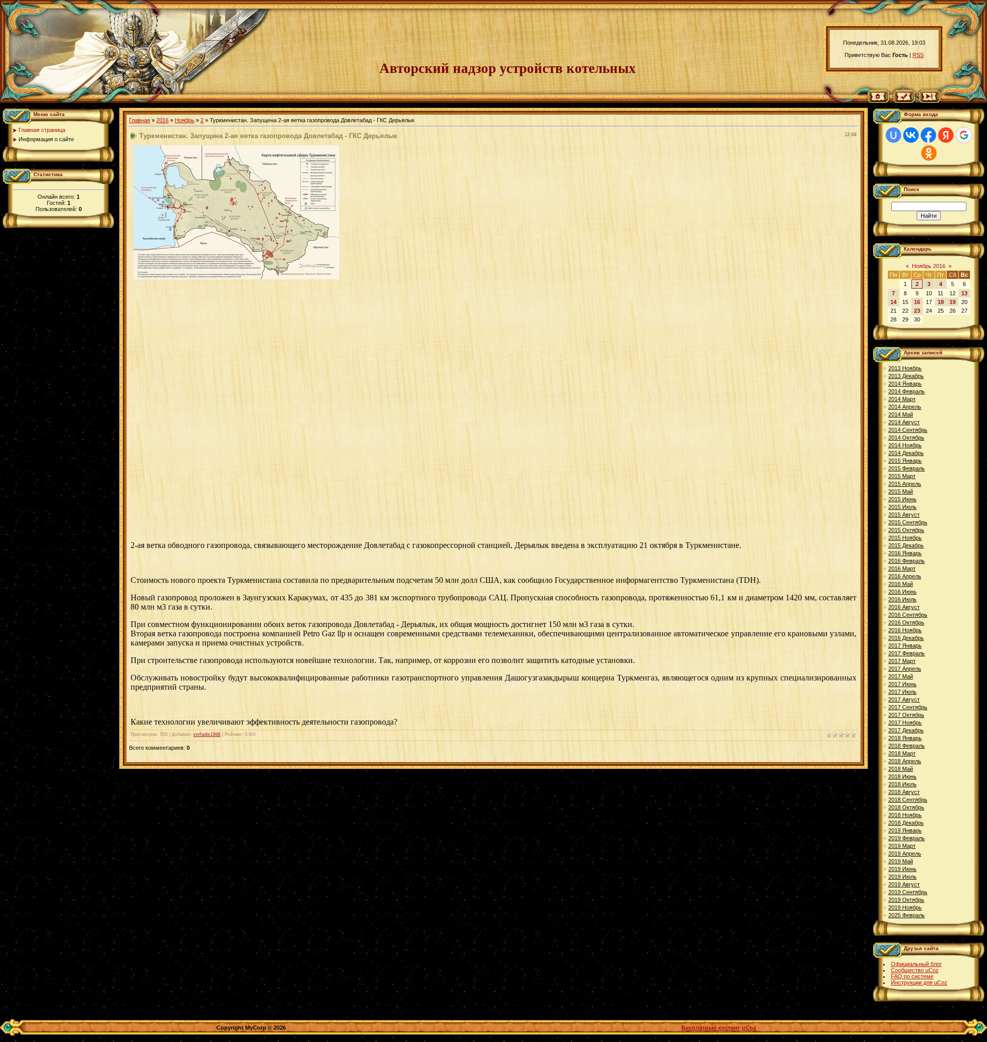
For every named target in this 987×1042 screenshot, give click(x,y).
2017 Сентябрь (907, 707)
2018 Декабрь (906, 823)
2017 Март (902, 661)
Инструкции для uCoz (919, 982)
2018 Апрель (904, 761)
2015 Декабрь (906, 545)
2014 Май (900, 414)
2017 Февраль (906, 653)
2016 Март (902, 568)
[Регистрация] (904, 101)
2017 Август (904, 699)
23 (917, 311)
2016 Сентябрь (907, 615)
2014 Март (902, 399)
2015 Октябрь (906, 530)
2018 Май (900, 769)
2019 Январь (905, 830)
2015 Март (902, 476)
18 (941, 302)
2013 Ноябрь (905, 368)
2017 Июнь (902, 684)
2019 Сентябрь (907, 892)
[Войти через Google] (964, 135)
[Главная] (878, 101)
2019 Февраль (906, 838)
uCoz (749, 1028)
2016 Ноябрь (905, 630)
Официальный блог (916, 964)
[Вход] (929, 101)
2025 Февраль (906, 915)
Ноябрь (184, 120)
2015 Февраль (906, 468)
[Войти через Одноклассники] (929, 153)
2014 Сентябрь (907, 430)
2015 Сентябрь (907, 522)
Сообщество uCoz (915, 970)
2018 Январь (905, 738)
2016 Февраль (906, 561)
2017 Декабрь (906, 730)
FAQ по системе (912, 976)
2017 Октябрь (906, 715)
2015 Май (900, 491)
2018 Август (904, 792)
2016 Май (900, 584)
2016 (162, 120)
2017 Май (900, 676)
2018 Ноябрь (905, 815)
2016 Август (904, 607)
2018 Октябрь (906, 807)
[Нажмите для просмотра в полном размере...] (236, 277)
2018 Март (902, 753)
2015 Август (904, 514)
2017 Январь (905, 645)
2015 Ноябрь (905, 538)
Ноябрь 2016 (928, 266)
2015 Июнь (902, 499)
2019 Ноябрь (905, 907)
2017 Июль (902, 692)
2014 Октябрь (906, 437)
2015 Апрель (904, 484)
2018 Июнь (902, 776)
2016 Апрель (904, 576)
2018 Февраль (906, 746)
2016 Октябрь (906, 622)
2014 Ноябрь (905, 445)
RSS (918, 55)
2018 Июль (902, 784)
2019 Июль (902, 877)
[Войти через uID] (893, 135)
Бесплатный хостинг (711, 1028)
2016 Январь (905, 553)
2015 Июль (902, 507)
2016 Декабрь (906, 638)
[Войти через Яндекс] (946, 135)
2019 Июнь (902, 869)
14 (893, 302)
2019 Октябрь (906, 900)
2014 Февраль (906, 391)
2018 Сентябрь (907, 800)
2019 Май (900, 861)
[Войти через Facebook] (928, 135)
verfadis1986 (207, 734)
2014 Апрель (904, 407)
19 (952, 302)
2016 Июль (902, 599)
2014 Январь (905, 384)
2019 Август (904, 884)
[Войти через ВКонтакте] (911, 135)
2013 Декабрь (906, 376)
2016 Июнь (902, 592)
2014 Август (904, 422)
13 (964, 293)
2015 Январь (905, 461)
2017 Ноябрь (905, 722)
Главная (139, 120)
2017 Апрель (904, 669)
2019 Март (902, 846)
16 (917, 302)
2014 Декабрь (906, 453)
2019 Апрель (904, 853)
